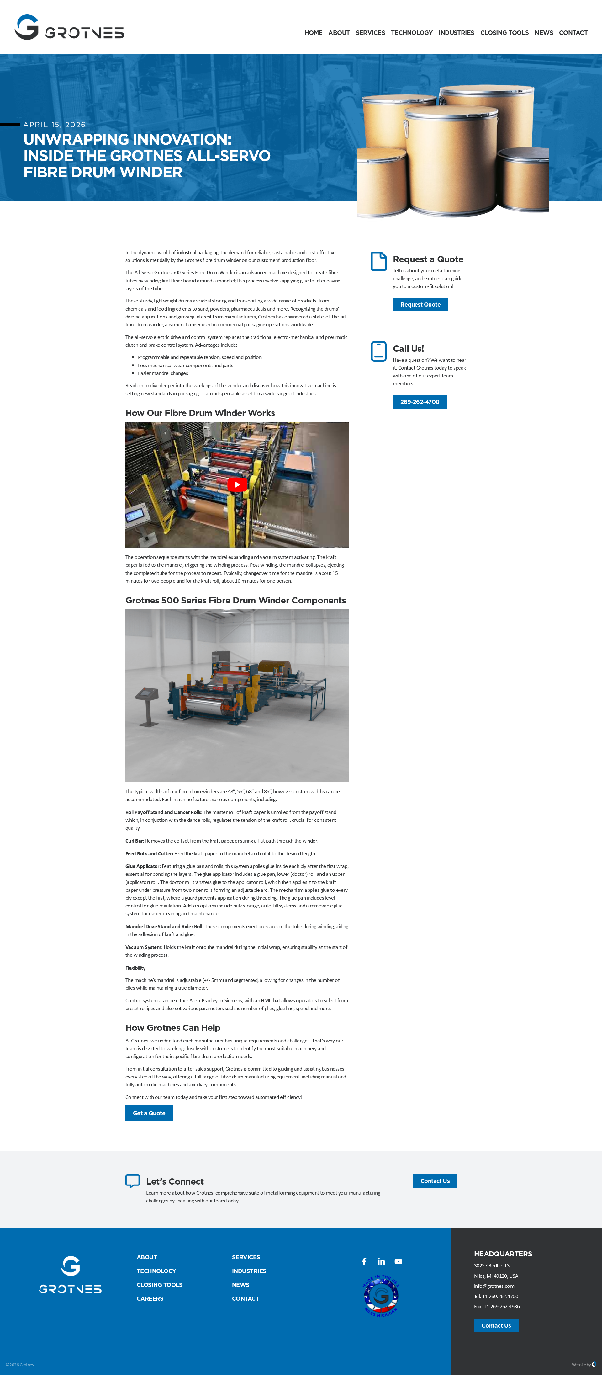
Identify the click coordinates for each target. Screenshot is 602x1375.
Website (579, 1365)
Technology (412, 33)
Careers (150, 1299)
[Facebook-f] (364, 1261)
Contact (573, 33)
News (544, 33)
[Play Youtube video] (237, 485)
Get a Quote (149, 1113)
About (339, 33)
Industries (456, 33)
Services (370, 33)
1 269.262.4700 (501, 1296)
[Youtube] (398, 1261)
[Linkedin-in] (381, 1261)
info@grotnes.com (494, 1286)
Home (314, 33)
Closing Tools (504, 33)
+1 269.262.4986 (502, 1306)
